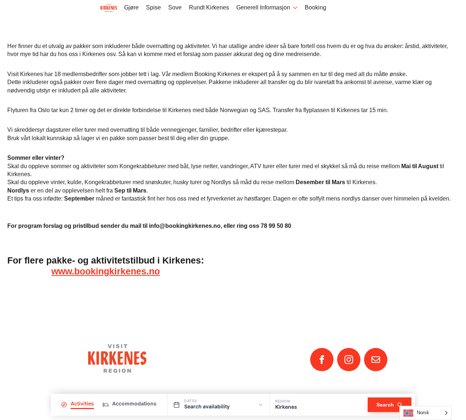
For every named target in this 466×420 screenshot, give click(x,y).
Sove (175, 8)
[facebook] (321, 359)
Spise (153, 8)
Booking (315, 8)
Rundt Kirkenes (209, 8)
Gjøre (131, 8)
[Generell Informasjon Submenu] (293, 8)
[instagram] (348, 359)
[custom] (375, 359)
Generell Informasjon (263, 8)
